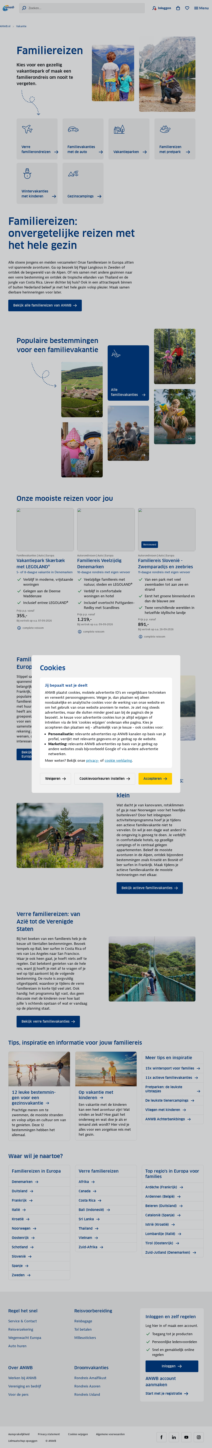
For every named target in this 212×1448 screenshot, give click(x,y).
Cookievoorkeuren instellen (102, 778)
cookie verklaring (118, 760)
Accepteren (152, 778)
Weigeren (52, 778)
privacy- (92, 760)
